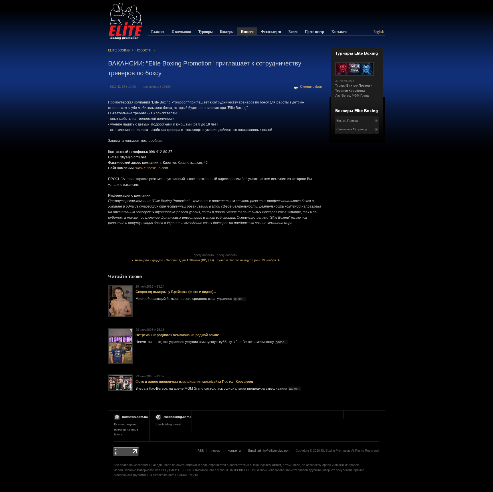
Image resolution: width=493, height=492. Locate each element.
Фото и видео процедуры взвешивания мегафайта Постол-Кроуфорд (194, 382)
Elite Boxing (119, 50)
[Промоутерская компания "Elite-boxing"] (125, 21)
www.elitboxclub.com (152, 168)
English (378, 32)
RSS (200, 450)
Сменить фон (311, 87)
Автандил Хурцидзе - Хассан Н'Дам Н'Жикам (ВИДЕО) (173, 260)
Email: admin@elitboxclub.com (269, 450)
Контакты (234, 450)
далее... (239, 298)
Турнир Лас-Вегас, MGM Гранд (353, 88)
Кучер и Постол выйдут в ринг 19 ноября (247, 260)
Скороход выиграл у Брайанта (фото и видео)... (176, 292)
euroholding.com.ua (178, 417)
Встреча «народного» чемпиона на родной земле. (178, 335)
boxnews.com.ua (135, 417)
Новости (143, 50)
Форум (216, 450)
